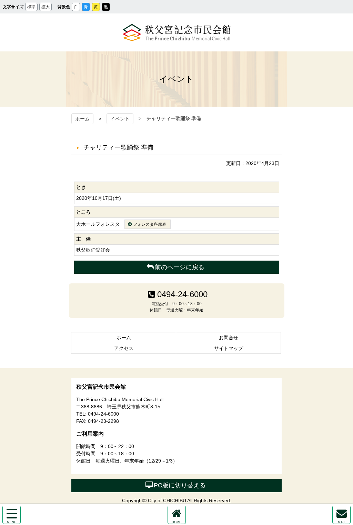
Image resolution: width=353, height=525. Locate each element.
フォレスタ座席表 (149, 224)
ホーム (82, 118)
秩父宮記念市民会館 (176, 32)
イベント (120, 118)
